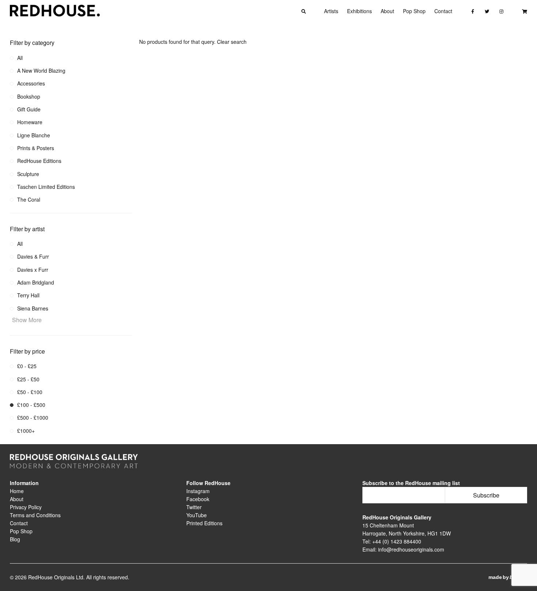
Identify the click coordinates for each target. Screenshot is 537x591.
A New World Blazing (41, 70)
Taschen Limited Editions (46, 186)
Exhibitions (359, 11)
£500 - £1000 (32, 417)
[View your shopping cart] (524, 11)
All (20, 57)
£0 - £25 (27, 366)
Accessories (31, 83)
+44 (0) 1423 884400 (396, 541)
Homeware (29, 122)
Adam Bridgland (35, 282)
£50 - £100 (29, 392)
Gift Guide (29, 109)
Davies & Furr (33, 256)
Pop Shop (414, 11)
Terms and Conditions (35, 515)
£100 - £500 (31, 404)
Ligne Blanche (33, 135)
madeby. (507, 577)
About (387, 11)
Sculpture (28, 174)
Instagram (198, 491)
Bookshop (28, 96)
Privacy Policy (26, 507)
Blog (15, 539)
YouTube (196, 515)
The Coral (28, 199)
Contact (443, 11)
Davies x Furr (32, 269)
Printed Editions (204, 523)
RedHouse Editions (39, 160)
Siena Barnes (32, 308)
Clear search (232, 41)
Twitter (194, 507)
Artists (331, 11)
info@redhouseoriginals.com (411, 549)
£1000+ (26, 430)
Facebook (197, 499)
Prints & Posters (35, 148)
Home (17, 491)
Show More (27, 320)
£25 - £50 (28, 379)
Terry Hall (28, 295)
